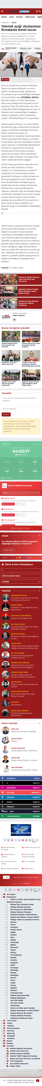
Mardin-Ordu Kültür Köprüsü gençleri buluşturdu (9, 383)
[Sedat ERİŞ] (5, 759)
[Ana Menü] (2, 11)
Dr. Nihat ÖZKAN (18, 624)
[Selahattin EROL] (5, 636)
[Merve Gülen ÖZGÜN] (5, 694)
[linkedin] (39, 889)
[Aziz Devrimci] (5, 769)
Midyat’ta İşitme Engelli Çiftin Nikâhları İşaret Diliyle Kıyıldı (30, 383)
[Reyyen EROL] (5, 684)
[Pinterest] (12, 840)
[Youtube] (22, 840)
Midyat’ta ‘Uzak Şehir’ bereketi (23, 732)
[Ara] (40, 11)
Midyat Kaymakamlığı (19, 995)
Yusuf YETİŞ (16, 643)
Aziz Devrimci (17, 767)
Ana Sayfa (11, 894)
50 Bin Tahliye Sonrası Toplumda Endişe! (24, 685)
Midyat (14, 741)
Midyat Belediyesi (18, 998)
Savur (12, 980)
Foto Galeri (12, 1021)
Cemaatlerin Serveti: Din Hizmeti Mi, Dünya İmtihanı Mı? (24, 599)
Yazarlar (10, 1026)
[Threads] (30, 840)
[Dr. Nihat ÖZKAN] (5, 626)
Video (9, 1023)
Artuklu (13, 960)
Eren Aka (15, 729)
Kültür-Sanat (30, 17)
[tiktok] (27, 889)
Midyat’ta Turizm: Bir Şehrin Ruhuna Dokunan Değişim (22, 666)
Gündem (19, 17)
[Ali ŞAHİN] (5, 703)
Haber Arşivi (28, 868)
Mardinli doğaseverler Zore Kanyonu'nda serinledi (9, 345)
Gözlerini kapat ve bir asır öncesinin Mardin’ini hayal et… (23, 676)
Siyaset (13, 935)
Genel (11, 17)
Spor (12, 937)
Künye (13, 985)
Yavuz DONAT (16, 739)
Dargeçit (14, 963)
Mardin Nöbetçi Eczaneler (8, 848)
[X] (8, 840)
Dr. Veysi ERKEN (17, 653)
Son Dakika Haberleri (11, 868)
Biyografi (11, 1036)
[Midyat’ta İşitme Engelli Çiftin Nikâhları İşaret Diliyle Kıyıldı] (31, 375)
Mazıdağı (14, 970)
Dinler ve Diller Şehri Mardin (22, 1008)
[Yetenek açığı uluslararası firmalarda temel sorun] (21, 64)
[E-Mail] (14, 319)
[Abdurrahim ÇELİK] (5, 598)
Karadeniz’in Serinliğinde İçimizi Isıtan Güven (24, 609)
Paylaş (6, 79)
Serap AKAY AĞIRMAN (19, 711)
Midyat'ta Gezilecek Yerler (21, 1018)
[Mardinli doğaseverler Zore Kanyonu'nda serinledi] (11, 336)
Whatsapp (14, 1005)
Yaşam (13, 22)
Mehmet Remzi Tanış (19, 672)
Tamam (4, 1076)
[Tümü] (39, 536)
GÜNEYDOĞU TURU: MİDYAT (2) (24, 751)
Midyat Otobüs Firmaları (20, 912)
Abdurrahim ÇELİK (19, 595)
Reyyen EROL (16, 682)
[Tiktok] (26, 840)
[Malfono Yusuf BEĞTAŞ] (5, 617)
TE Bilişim (26, 883)
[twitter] (10, 889)
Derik (12, 965)
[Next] (33, 840)
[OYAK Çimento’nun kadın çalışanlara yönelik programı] (31, 336)
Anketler (11, 1038)
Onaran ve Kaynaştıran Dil (21, 618)
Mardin (4, 17)
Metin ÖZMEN (16, 605)
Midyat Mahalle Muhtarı (20, 907)
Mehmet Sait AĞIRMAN (20, 663)
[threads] (31, 889)
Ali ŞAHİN (15, 702)
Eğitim (13, 945)
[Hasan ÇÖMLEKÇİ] (5, 749)
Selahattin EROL (18, 634)
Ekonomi (14, 947)
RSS (7, 877)
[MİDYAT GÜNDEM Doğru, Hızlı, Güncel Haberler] (20, 11)
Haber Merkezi (19, 315)
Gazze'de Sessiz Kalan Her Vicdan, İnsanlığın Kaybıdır (25, 628)
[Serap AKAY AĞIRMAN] (5, 713)
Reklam (13, 990)
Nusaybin (14, 975)
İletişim (13, 988)
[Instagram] (15, 840)
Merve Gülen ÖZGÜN (19, 691)
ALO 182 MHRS (16, 1000)
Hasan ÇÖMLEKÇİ (18, 748)
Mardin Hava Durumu (32, 847)
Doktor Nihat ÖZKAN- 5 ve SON (24, 760)
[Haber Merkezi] (6, 317)
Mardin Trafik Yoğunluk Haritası (28, 856)
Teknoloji (14, 942)
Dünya (13, 952)
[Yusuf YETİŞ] (5, 646)
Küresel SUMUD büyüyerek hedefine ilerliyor (22, 657)
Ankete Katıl (8, 550)
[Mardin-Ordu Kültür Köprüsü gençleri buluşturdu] (11, 375)
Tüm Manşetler (29, 861)
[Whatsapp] (37, 840)
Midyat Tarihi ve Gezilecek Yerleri (24, 920)
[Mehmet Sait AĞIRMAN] (5, 665)
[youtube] (18, 889)
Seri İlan (10, 1031)
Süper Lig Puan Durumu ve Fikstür (25, 1059)
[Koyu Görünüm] (37, 11)
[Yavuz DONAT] (5, 740)
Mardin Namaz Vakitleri (8, 856)
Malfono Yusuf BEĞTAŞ (21, 616)
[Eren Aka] (5, 730)
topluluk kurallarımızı (22, 421)
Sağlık (13, 932)
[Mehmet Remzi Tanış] (5, 674)
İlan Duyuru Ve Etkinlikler (21, 909)
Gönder (6, 414)
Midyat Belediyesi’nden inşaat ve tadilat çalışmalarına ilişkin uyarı (20, 1081)
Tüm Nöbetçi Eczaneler (22, 528)
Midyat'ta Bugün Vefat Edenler (23, 915)
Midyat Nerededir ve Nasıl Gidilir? (24, 917)
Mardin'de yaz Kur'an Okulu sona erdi (9, 363)
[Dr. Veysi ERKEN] (5, 655)
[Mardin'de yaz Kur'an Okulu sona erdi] (11, 356)
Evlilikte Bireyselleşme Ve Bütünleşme (21, 714)
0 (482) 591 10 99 (9, 504)
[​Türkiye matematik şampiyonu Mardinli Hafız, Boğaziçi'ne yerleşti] (31, 356)
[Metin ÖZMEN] (5, 607)
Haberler (5, 22)
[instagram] (14, 889)
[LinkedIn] (19, 840)
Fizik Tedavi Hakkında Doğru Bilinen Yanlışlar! (23, 695)
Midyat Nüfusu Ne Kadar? (21, 1013)
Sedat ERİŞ (15, 758)
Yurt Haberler (16, 955)
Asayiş (13, 940)
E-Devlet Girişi (16, 993)
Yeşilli (12, 983)
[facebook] (6, 889)
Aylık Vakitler (7, 478)
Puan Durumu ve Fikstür (8, 863)
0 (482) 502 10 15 (9, 515)
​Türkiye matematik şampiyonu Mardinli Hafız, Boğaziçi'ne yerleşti (31, 364)
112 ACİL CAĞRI (16, 1003)
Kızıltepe (14, 968)
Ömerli (13, 978)
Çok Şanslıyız (16, 705)
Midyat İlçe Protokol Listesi (22, 904)
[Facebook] (4, 840)
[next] (35, 889)
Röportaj (11, 1033)
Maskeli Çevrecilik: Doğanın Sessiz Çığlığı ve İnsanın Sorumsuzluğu (25, 647)
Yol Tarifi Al (21, 504)
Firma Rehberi (13, 1028)
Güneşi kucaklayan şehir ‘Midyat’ (24, 770)
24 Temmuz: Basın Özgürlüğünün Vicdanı (25, 637)
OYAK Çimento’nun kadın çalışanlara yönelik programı (31, 345)
